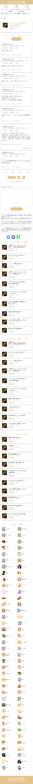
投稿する (16, 209)
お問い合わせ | (17, 779)
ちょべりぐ (7, 54)
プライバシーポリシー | (11, 781)
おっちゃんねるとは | (22, 781)
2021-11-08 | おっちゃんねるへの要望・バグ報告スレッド (15, 13)
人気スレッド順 (26, 6)
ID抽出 (5, 48)
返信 (17, 48)
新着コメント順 (5, 6)
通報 (12, 48)
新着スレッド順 (15, 6)
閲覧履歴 (10, 11)
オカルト (13, 28)
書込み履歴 (21, 11)
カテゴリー (5, 9)
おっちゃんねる (15, 2)
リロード (11, 177)
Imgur (15, 218)
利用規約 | (23, 779)
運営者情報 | (11, 779)
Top (2, 18)
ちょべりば (17, 54)
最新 (28, 35)
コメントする (17, 39)
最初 (5, 35)
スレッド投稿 (26, 9)
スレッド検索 (16, 9)
